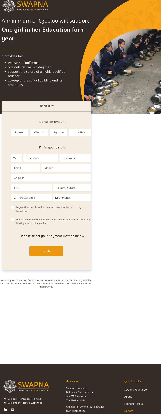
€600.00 (39, 132)
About (128, 396)
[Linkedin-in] (5, 409)
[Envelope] (12, 409)
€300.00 (19, 132)
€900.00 (59, 132)
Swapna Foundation (136, 389)
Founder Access (133, 403)
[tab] (46, 106)
